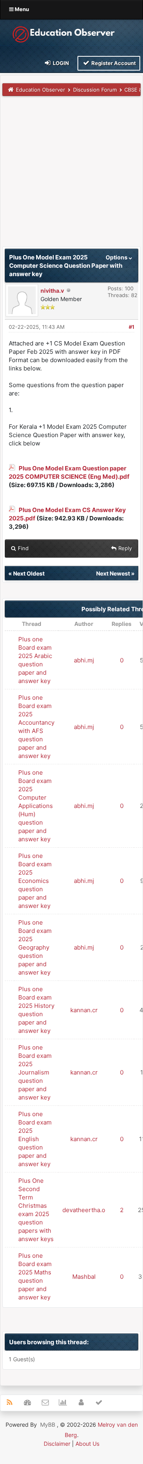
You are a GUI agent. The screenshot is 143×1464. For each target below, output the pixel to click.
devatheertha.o (83, 1210)
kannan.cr (84, 1010)
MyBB (47, 1424)
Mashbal (84, 1276)
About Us (87, 1443)
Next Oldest (28, 573)
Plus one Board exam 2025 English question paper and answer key (35, 1139)
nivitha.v (52, 290)
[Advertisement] (71, 175)
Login (60, 63)
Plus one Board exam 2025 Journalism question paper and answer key (35, 1072)
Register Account (113, 63)
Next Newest (113, 573)
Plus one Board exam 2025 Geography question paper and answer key (35, 947)
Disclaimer (57, 1443)
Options (117, 257)
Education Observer (40, 89)
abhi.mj (84, 660)
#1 (131, 327)
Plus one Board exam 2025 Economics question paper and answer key (35, 880)
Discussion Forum (95, 89)
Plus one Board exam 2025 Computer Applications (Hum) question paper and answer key (35, 806)
